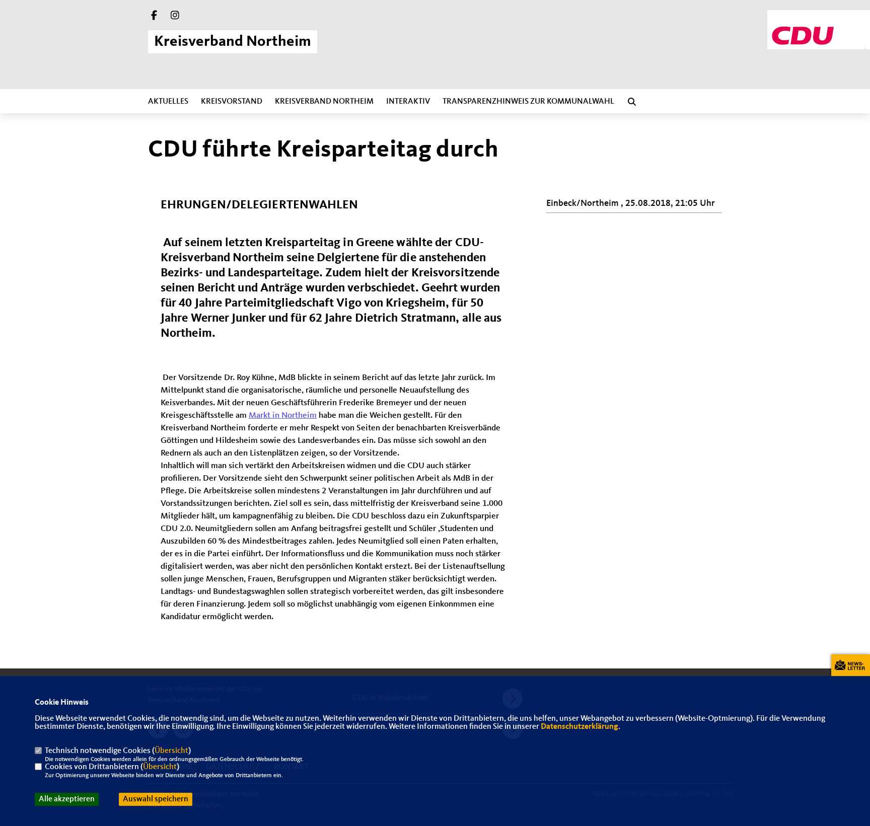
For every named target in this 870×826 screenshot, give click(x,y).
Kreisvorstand (231, 102)
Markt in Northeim (283, 415)
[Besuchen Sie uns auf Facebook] (154, 16)
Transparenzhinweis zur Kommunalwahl (528, 102)
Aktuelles (168, 102)
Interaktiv (408, 102)
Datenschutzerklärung (579, 727)
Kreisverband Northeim (324, 102)
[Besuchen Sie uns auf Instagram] (175, 16)
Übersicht (171, 751)
